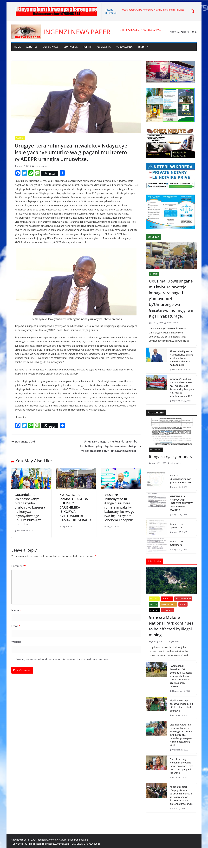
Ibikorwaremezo (183, 598)
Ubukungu (167, 610)
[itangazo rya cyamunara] (156, 545)
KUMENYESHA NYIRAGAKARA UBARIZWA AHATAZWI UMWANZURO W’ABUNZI (181, 503)
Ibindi (141, 46)
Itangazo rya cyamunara (171, 456)
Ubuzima (154, 274)
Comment (18, 566)
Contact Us (71, 46)
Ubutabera (103, 46)
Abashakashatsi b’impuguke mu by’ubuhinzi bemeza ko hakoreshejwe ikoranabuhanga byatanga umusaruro (181, 795)
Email (15, 626)
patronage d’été (25, 441)
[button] (146, 47)
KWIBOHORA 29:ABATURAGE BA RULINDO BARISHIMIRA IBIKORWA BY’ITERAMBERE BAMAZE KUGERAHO (75, 507)
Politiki (87, 46)
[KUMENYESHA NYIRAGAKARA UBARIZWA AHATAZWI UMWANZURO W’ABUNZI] (156, 505)
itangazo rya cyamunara (176, 543)
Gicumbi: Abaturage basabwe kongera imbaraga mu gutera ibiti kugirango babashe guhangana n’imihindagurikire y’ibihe (181, 735)
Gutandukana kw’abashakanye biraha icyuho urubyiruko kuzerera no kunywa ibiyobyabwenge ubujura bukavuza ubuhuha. (30, 509)
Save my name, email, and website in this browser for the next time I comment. (63, 659)
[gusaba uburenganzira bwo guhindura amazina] (156, 481)
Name (16, 610)
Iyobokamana (124, 46)
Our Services (50, 46)
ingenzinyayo (41, 166)
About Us (31, 46)
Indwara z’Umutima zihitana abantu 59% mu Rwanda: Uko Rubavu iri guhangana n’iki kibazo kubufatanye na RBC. (182, 387)
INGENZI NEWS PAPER (76, 31)
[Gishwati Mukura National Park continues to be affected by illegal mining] (171, 580)
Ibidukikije (166, 598)
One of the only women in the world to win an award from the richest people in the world (181, 766)
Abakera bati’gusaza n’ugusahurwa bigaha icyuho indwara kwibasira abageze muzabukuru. (181, 358)
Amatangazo (156, 450)
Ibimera (153, 604)
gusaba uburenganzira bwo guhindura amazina (180, 479)
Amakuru (20, 138)
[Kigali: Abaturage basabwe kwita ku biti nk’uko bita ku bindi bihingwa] (156, 708)
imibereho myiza (168, 604)
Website (16, 642)
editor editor (173, 322)
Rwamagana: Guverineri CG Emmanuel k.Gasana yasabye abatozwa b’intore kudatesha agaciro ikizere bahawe (181, 676)
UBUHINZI (154, 610)
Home (17, 46)
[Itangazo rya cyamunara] (171, 431)
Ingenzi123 (174, 641)
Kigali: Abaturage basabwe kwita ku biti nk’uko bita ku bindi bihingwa (182, 705)
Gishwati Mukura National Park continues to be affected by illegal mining (171, 625)
